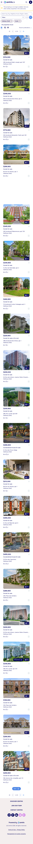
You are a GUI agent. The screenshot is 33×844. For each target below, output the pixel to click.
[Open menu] (1, 2)
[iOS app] (20, 815)
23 (27, 295)
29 (27, 514)
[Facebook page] (12, 815)
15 (27, 222)
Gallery (1, 27)
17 (27, 368)
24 (27, 258)
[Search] (26, 2)
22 (27, 53)
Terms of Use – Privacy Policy (16, 830)
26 (27, 126)
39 (27, 659)
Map (5, 27)
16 (27, 732)
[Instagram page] (9, 815)
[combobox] (16, 13)
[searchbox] (15, 14)
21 (27, 89)
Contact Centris (16, 810)
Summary (8, 27)
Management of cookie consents (16, 834)
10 (27, 477)
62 (27, 441)
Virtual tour (17, 659)
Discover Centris (16, 801)
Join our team (16, 805)
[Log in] (30, 2)
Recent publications (24, 27)
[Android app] (23, 815)
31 (27, 623)
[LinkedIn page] (16, 815)
